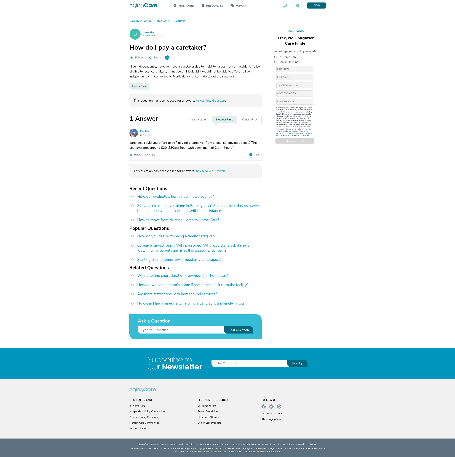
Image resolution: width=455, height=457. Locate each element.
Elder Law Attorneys (209, 417)
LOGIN (316, 5)
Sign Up (297, 363)
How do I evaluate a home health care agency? (175, 196)
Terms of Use (220, 451)
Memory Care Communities (144, 422)
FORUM (240, 6)
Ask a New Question (210, 100)
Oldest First (249, 120)
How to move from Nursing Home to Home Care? (178, 219)
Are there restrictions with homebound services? (177, 294)
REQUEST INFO (295, 141)
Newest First (224, 120)
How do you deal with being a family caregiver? (176, 236)
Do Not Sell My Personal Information (262, 451)
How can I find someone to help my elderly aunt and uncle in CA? (190, 303)
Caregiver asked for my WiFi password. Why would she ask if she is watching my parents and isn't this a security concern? (193, 248)
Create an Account (271, 413)
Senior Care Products (209, 422)
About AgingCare (271, 419)
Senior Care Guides (208, 411)
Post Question (238, 330)
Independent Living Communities (147, 411)
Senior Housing (288, 62)
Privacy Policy (290, 133)
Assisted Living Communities (145, 417)
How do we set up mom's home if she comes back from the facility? (192, 284)
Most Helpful (198, 120)
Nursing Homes (138, 428)
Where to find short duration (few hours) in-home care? (183, 275)
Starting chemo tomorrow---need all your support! (179, 259)
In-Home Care (288, 57)
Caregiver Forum (207, 405)
